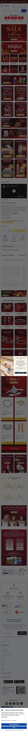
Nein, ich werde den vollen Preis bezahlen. (21, 374)
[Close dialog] (26, 356)
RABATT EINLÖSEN (21, 372)
